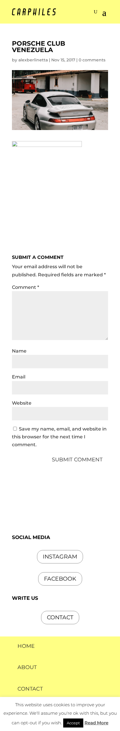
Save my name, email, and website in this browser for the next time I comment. (59, 436)
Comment (25, 287)
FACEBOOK (60, 578)
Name (19, 351)
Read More (96, 722)
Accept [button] (73, 723)
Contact (60, 617)
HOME (26, 646)
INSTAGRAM (60, 556)
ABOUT (27, 667)
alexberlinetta (33, 60)
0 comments (92, 60)
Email (18, 377)
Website (21, 403)
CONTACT (30, 689)
